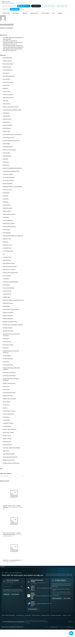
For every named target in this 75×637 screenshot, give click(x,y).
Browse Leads (6, 13)
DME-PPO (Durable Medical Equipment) (12, 168)
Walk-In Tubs (6, 450)
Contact (69, 615)
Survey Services (6, 401)
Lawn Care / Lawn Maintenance (10, 281)
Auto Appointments (7, 70)
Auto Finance (6, 73)
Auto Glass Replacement (9, 76)
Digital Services (34, 13)
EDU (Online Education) (8, 180)
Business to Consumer (8, 97)
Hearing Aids (6, 217)
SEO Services (6, 386)
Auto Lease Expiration (8, 82)
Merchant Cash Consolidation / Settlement (13, 324)
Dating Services (6, 122)
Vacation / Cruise (7, 435)
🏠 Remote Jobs (62, 6)
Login (22, 9)
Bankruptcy (5, 88)
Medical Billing (6, 306)
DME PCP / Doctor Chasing (9, 149)
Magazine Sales (6, 297)
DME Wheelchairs (7, 156)
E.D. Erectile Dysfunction (9, 177)
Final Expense (6, 192)
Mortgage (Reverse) (7, 327)
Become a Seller (14, 9)
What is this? (70, 621)
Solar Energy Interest (8, 395)
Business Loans (6, 91)
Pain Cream (5, 347)
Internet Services (7, 238)
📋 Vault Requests (48, 6)
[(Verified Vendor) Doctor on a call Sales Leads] (28, 603)
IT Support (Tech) (7, 257)
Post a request (67, 598)
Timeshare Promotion (8, 423)
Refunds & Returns (36, 615)
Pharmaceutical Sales (8, 364)
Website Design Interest (8, 460)
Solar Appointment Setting (9, 392)
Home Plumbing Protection (9, 226)
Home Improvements (8, 220)
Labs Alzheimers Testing (9, 263)
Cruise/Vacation (6, 116)
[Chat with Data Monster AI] (71, 633)
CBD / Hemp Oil (6, 103)
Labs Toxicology (7, 275)
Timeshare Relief (7, 426)
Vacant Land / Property (8, 432)
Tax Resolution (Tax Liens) (9, 411)
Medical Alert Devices (8, 303)
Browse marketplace (32, 609)
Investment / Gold (7, 248)
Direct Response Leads (8, 137)
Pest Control (6, 361)
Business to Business (8, 94)
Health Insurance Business (9, 214)
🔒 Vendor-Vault (36, 6)
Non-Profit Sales (7, 341)
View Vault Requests (57, 598)
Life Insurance (6, 284)
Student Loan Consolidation (9, 398)
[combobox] (12, 476)
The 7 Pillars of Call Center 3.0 (10, 40)
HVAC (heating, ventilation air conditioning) (13, 235)
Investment (5, 241)
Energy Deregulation (8, 183)
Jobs (53, 13)
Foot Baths (5, 195)
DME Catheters (6, 143)
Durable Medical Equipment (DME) (11, 171)
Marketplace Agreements (56, 615)
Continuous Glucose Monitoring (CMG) (12, 109)
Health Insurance (7, 211)
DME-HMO (5, 159)
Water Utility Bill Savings (8, 454)
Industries (24, 13)
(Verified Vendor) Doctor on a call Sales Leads (33, 603)
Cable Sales (5, 100)
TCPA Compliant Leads (8, 414)
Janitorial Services (7, 260)
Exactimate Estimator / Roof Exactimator (12, 186)
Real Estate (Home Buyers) (9, 372)
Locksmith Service (7, 291)
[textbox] (12, 476)
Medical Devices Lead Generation (11, 309)
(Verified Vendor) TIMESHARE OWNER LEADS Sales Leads (33, 595)
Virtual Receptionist (7, 444)
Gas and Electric (6, 205)
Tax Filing (5, 407)
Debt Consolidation (7, 125)
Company (60, 13)
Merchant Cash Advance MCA (10, 321)
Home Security (6, 229)
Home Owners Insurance (9, 223)
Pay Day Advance (7, 355)
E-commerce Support (8, 174)
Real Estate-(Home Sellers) (9, 375)
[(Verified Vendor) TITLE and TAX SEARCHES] (28, 588)
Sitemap (64, 615)
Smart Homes (6, 389)
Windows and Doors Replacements (11, 463)
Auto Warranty (6, 85)
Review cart (6, 594)
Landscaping (6, 278)
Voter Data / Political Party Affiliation (11, 447)
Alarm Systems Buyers (8, 63)
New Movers (6, 338)
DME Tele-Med (6, 152)
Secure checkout (15, 594)
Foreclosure (6, 198)
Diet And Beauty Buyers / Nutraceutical (12, 134)
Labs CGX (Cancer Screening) (10, 266)
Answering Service (7, 67)
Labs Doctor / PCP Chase (9, 269)
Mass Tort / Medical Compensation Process (13, 300)
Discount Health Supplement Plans (11, 140)
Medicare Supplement (8, 318)
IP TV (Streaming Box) (8, 251)
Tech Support (6, 417)
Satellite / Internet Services (9, 383)
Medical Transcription (8, 312)
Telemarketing (6, 420)
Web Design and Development (10, 457)
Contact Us (5, 9)
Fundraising (5, 202)
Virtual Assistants (7, 441)
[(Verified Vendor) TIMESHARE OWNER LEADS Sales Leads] (28, 595)
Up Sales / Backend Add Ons (9, 429)
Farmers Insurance (7, 189)
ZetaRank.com (70, 627)
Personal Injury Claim (8, 358)
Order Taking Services (8, 344)
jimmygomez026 (6, 24)
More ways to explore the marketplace (13, 627)
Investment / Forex (7, 245)
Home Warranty (6, 232)
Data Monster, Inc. (54, 627)
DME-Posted (6, 165)
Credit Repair (6, 113)
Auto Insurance (6, 79)
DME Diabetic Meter (8, 146)
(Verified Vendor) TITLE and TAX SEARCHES (33, 588)
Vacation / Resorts (7, 438)
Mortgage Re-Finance (8, 330)
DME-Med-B (6, 162)
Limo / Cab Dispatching (8, 288)
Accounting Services (7, 57)
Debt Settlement (7, 128)
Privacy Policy (28, 615)
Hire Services (16, 13)
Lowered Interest (7, 294)
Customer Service (7, 119)
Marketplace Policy (45, 615)
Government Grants (7, 208)
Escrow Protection (20, 615)
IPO (4, 254)
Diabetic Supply (6, 131)
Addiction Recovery (7, 60)
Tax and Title (6, 404)
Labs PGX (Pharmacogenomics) (10, 272)
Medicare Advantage (8, 315)
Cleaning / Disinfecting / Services (10, 106)
